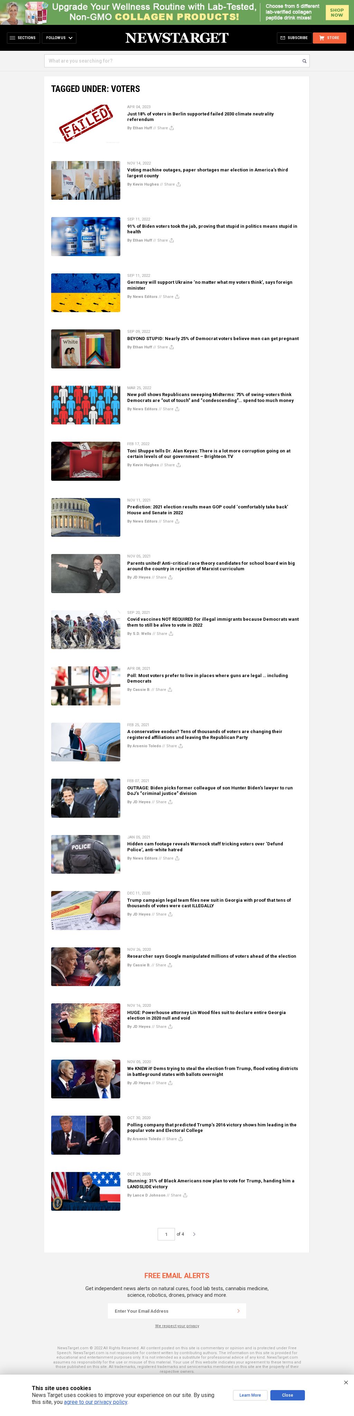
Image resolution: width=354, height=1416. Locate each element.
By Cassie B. (138, 689)
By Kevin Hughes (143, 184)
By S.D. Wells (139, 633)
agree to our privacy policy (95, 1402)
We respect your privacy (177, 1326)
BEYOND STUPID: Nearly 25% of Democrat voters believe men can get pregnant (213, 338)
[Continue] (238, 1311)
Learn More (250, 1395)
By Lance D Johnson (146, 1195)
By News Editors (142, 296)
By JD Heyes (139, 577)
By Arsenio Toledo (144, 746)
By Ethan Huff (139, 128)
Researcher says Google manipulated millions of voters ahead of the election (211, 956)
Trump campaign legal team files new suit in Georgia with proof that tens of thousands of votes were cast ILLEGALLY (209, 903)
